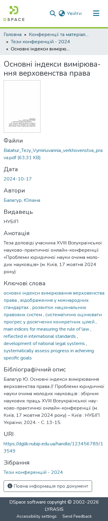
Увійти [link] (74, 13)
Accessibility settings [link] (36, 516)
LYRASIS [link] (54, 509)
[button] (14, 13)
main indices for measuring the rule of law (47, 329)
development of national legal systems (45, 343)
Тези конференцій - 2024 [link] (40, 41)
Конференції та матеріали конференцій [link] (59, 34)
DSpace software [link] (27, 502)
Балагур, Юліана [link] (22, 200)
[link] (54, 154)
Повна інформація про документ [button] (50, 486)
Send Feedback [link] (77, 516)
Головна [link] (13, 34)
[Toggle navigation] (96, 13)
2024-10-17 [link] (18, 179)
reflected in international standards (40, 336)
